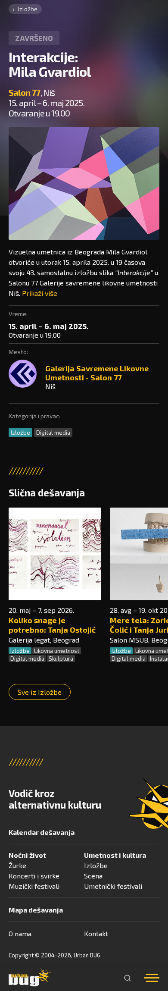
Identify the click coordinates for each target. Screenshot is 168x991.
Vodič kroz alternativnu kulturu (55, 799)
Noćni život (27, 855)
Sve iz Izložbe (40, 692)
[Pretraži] (127, 978)
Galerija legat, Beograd (44, 640)
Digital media (53, 432)
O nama (20, 933)
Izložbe (27, 9)
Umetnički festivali (113, 886)
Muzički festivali (34, 886)
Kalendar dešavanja (42, 832)
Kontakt (96, 933)
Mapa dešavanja (36, 910)
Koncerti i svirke (34, 876)
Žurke (17, 865)
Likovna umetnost (56, 650)
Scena (93, 876)
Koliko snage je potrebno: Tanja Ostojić (52, 624)
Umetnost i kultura (115, 855)
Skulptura (61, 658)
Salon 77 (24, 92)
